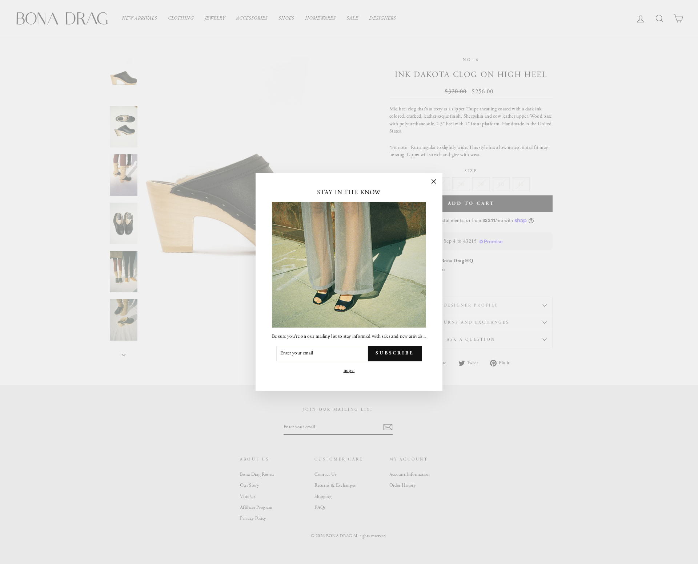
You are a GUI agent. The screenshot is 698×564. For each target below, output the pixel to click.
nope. (349, 371)
